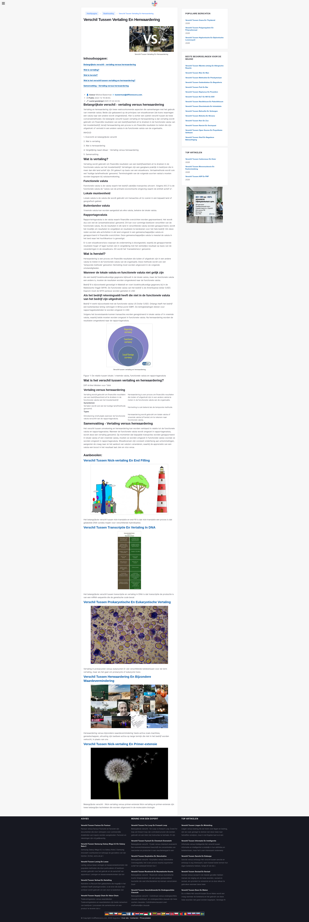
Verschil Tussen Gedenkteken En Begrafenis (203, 82)
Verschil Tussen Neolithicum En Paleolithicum (204, 102)
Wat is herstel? (91, 75)
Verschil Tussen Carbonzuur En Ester (200, 159)
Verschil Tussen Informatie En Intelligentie (198, 841)
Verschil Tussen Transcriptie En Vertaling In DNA (119, 527)
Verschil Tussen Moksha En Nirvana (200, 116)
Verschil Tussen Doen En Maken (194, 890)
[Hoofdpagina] (154, 3)
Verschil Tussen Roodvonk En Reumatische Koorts (152, 871)
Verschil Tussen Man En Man (197, 73)
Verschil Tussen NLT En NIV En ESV (199, 97)
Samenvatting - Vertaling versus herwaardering (106, 86)
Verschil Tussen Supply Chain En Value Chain (100, 896)
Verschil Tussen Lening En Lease (94, 862)
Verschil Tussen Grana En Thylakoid (200, 20)
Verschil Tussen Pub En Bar (196, 87)
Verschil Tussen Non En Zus (197, 121)
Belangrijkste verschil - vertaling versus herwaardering (110, 64)
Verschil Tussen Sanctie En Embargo (196, 856)
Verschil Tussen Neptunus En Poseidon (201, 92)
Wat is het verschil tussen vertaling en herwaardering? (109, 80)
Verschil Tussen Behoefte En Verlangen (201, 111)
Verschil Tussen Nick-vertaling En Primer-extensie (120, 744)
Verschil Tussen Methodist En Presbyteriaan (203, 78)
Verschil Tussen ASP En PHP (197, 176)
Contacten (134, 918)
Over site (125, 918)
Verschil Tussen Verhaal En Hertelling (96, 880)
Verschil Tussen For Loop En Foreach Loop (149, 825)
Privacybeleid (145, 918)
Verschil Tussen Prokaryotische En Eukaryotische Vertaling (127, 602)
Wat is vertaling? (91, 70)
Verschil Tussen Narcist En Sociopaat (200, 125)
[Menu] (3, 3)
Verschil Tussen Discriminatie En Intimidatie (203, 106)
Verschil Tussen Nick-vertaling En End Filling (117, 460)
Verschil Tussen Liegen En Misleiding (196, 825)
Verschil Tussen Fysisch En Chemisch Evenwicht (151, 841)
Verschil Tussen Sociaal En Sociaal (195, 871)
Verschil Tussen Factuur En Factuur (95, 825)
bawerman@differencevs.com (128, 95)
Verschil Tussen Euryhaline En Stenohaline (149, 856)
